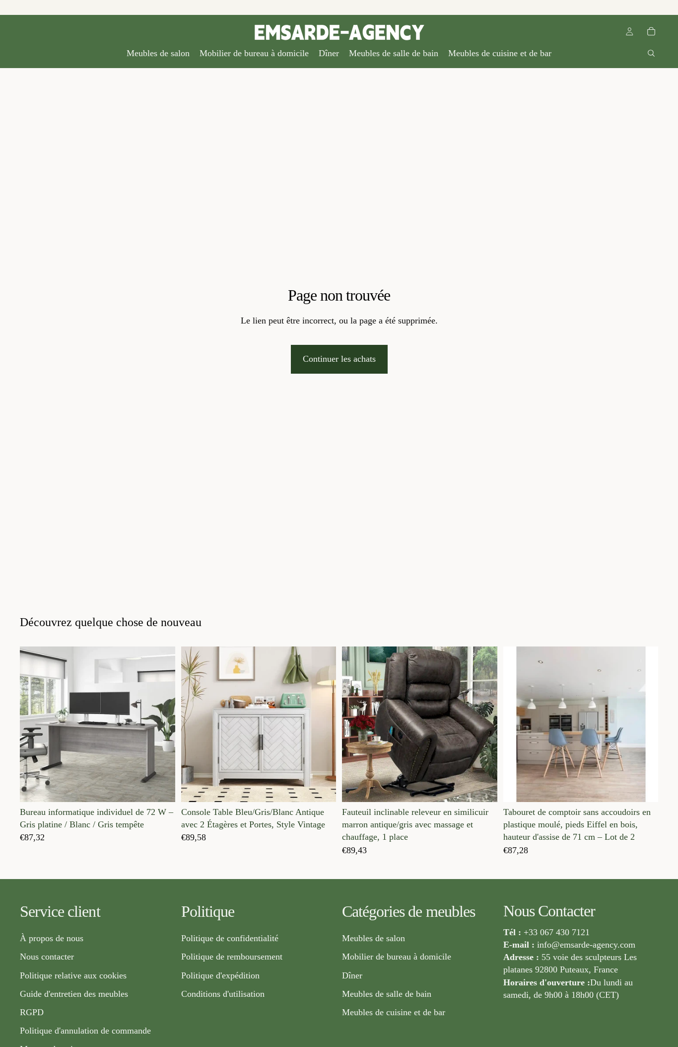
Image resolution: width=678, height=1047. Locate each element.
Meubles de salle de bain (386, 994)
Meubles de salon (373, 939)
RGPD (32, 1012)
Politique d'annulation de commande (85, 1031)
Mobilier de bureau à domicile (396, 957)
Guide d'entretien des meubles (74, 994)
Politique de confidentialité (229, 939)
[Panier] (651, 31)
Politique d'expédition (220, 975)
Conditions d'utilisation (223, 994)
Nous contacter (47, 957)
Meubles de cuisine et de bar (393, 1012)
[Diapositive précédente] (35, 724)
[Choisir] (160, 787)
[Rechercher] (651, 53)
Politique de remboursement (231, 957)
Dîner (352, 975)
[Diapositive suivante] (160, 724)
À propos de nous (51, 939)
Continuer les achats (339, 359)
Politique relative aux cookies (73, 975)
